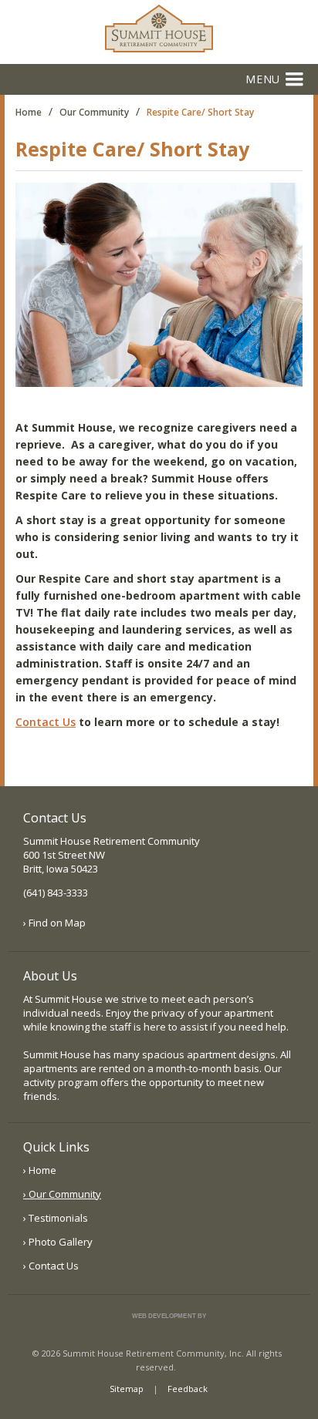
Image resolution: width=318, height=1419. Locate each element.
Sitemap (127, 1388)
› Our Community (62, 1194)
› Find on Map (54, 923)
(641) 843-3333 (55, 892)
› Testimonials (55, 1218)
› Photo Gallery (58, 1242)
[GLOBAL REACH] (158, 1328)
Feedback (187, 1388)
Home (28, 112)
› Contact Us (51, 1266)
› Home (39, 1170)
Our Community (94, 112)
